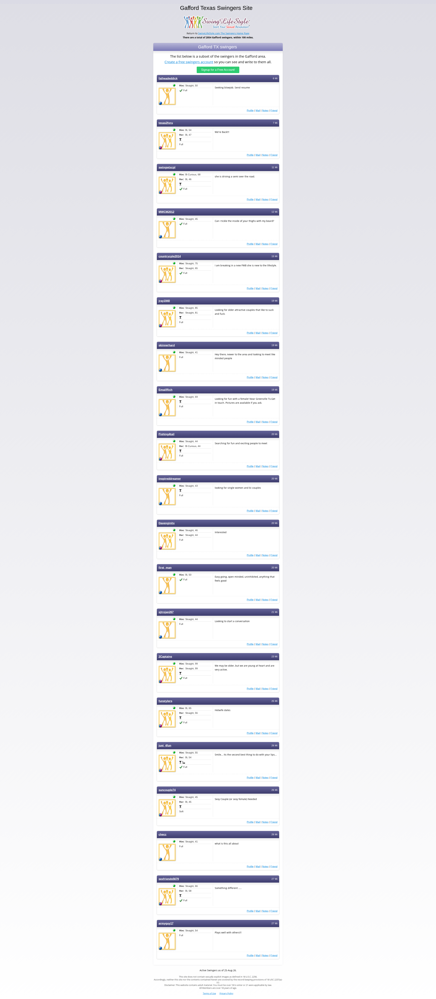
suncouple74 (167, 790)
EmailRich (165, 389)
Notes (265, 110)
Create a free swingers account (189, 62)
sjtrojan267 (166, 612)
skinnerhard (167, 345)
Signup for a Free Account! (218, 69)
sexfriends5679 (169, 879)
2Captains (165, 656)
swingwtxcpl (167, 167)
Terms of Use (209, 993)
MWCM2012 (166, 211)
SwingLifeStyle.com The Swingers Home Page (223, 33)
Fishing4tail (166, 434)
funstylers (165, 701)
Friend (273, 110)
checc (162, 834)
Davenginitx (167, 523)
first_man (165, 567)
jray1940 (164, 300)
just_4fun (165, 745)
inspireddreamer (170, 478)
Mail (258, 110)
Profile (250, 110)
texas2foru (166, 123)
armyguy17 (166, 923)
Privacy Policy (226, 993)
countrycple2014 (170, 256)
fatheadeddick (168, 78)
